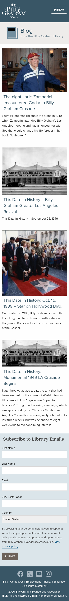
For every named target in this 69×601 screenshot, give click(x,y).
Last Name (8, 464)
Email (5, 480)
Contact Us (17, 581)
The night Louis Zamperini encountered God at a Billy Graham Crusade (28, 103)
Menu (58, 9)
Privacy (47, 581)
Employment (33, 581)
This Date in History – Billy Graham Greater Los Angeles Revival (30, 205)
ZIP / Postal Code (12, 497)
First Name (8, 448)
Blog (5, 581)
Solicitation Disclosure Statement (44, 583)
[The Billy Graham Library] (14, 11)
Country (7, 513)
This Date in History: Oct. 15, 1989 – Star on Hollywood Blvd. (32, 303)
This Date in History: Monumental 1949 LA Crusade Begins (31, 377)
